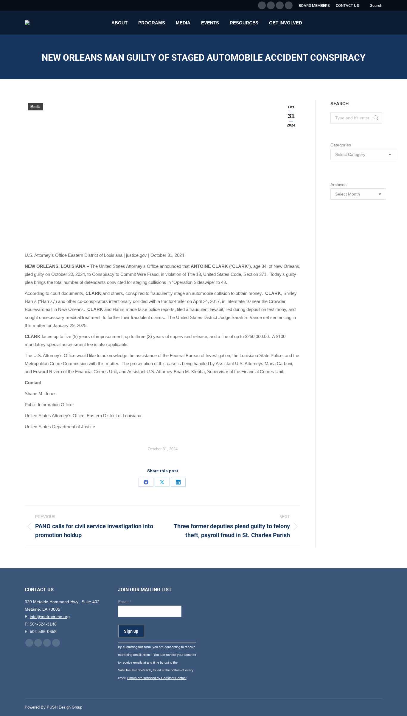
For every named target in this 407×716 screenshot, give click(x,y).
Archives (338, 184)
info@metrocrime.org (50, 616)
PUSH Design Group (64, 707)
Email (124, 601)
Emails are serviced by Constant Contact (157, 678)
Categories (340, 145)
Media (35, 107)
